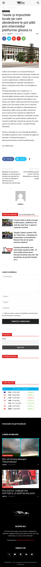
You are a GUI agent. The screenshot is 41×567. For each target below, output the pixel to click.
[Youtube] (32, 554)
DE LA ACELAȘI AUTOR (27, 214)
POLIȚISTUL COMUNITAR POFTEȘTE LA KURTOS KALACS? (18, 492)
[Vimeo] (20, 554)
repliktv (9, 34)
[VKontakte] (26, 554)
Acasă (4, 8)
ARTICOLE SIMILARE (10, 214)
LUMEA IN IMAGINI (7, 455)
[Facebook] (9, 554)
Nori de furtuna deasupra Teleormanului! (14, 460)
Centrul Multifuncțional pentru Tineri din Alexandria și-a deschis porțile (31, 175)
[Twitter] (15, 554)
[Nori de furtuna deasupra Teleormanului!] (20, 447)
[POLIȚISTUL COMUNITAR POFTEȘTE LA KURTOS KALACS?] (20, 479)
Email (4, 339)
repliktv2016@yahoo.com (25, 540)
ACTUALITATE (12, 8)
